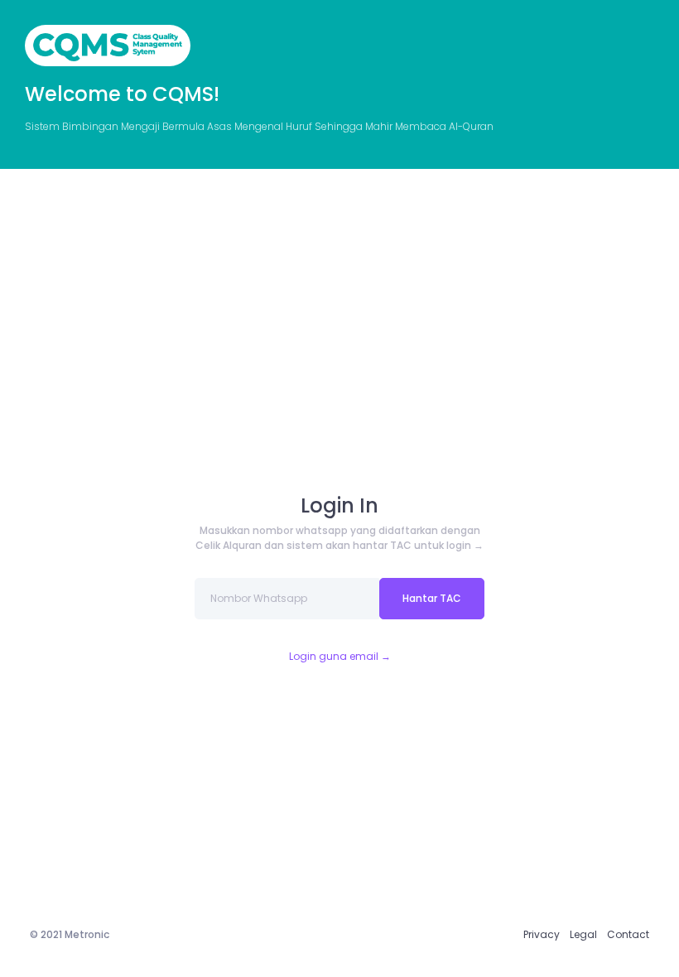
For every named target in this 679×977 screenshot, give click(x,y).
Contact (628, 934)
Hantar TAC (431, 598)
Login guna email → (340, 656)
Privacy (541, 934)
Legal (583, 934)
